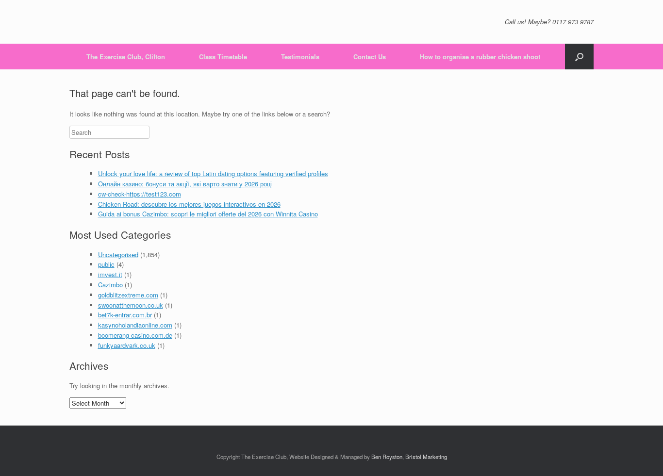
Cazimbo (110, 284)
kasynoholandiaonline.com (135, 324)
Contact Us (369, 56)
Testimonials (300, 56)
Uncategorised (118, 254)
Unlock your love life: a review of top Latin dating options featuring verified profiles (213, 173)
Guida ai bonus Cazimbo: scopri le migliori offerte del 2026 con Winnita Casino (208, 213)
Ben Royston (386, 456)
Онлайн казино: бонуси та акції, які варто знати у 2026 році (185, 183)
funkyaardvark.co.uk (126, 345)
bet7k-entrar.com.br (125, 314)
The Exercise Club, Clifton (125, 56)
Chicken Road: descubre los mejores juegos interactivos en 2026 (189, 204)
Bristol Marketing (426, 456)
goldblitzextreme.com (128, 294)
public (106, 264)
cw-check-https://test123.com (139, 193)
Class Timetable (223, 56)
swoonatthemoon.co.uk (130, 305)
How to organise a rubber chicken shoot (480, 56)
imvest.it (110, 274)
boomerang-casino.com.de (135, 335)
